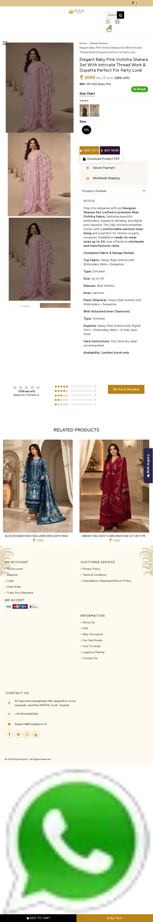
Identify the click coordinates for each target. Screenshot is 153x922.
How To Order (91, 646)
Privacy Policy (91, 569)
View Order (14, 586)
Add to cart (91, 150)
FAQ (85, 628)
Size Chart (87, 93)
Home (83, 43)
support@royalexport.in (31, 724)
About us (88, 622)
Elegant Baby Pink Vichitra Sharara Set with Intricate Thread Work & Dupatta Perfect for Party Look (110, 50)
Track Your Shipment (20, 592)
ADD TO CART (39, 918)
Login (10, 580)
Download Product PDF (103, 159)
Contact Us (89, 658)
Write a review (126, 389)
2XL (86, 130)
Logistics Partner (93, 652)
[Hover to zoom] (39, 174)
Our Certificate (92, 640)
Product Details (94, 191)
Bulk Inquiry (148, 464)
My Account (15, 569)
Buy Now (115, 918)
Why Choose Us (92, 634)
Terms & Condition (94, 575)
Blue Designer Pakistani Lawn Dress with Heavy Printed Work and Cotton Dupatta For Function (38, 536)
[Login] (118, 23)
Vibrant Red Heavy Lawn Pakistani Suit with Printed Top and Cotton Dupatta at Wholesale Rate (114, 536)
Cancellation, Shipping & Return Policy (106, 580)
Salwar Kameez (99, 43)
